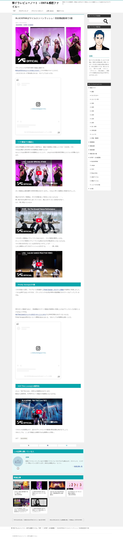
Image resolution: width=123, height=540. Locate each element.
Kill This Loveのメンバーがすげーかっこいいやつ (30, 314)
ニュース (93, 134)
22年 (92, 115)
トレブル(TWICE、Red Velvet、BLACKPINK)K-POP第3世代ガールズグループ (21, 510)
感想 (92, 91)
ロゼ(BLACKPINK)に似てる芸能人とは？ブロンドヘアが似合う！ (39, 493)
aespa (93, 165)
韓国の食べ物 (93, 153)
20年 (92, 122)
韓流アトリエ (60, 11)
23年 (92, 111)
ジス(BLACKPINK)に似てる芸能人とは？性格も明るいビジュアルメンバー (39, 510)
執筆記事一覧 (78, 466)
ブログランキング (23, 11)
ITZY (92, 169)
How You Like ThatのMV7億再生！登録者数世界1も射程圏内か (57, 493)
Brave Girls (94, 173)
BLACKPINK (19, 25)
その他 (91, 188)
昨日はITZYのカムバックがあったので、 (27, 70)
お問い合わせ (50, 11)
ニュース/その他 (95, 184)
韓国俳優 (92, 149)
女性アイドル (94, 177)
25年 (92, 103)
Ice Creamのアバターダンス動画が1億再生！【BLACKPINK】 (74, 493)
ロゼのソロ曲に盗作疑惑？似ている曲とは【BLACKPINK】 (21, 493)
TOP (14, 11)
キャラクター (94, 95)
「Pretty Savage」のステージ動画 (53, 289)
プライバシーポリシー (37, 11)
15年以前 (93, 130)
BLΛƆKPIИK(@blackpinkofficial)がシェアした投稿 (38, 132)
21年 (92, 118)
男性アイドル (94, 181)
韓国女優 (92, 146)
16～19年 (93, 126)
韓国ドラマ (93, 87)
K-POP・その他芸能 (28, 25)
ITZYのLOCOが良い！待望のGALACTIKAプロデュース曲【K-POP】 (30, 520)
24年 (92, 107)
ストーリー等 (94, 99)
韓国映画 (92, 142)
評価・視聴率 (94, 138)
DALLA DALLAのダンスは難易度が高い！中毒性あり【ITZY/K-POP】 (66, 520)
